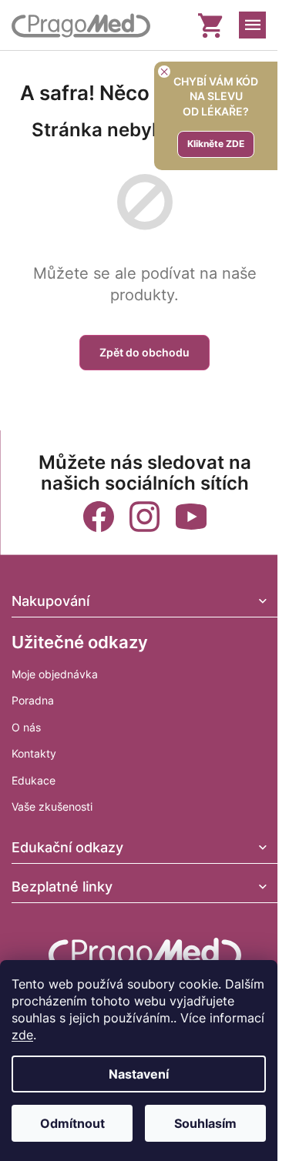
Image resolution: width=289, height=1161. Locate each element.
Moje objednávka (55, 674)
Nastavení (139, 1074)
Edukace (33, 780)
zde (22, 1034)
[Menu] (252, 25)
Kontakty (34, 753)
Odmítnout (72, 1123)
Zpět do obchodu (144, 352)
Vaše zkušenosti (52, 806)
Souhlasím (205, 1123)
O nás (26, 727)
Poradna (33, 700)
